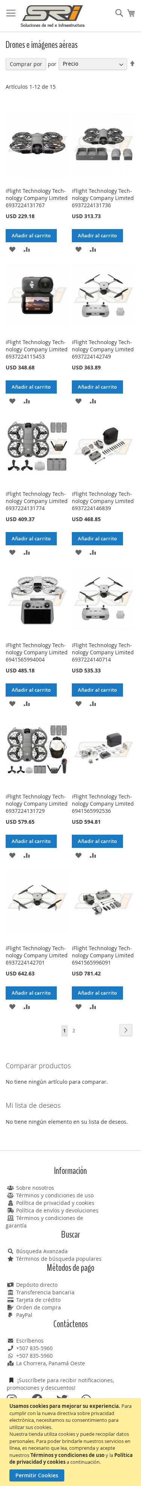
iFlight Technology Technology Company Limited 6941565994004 (37, 652)
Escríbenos (30, 1340)
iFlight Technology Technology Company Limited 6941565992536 (103, 803)
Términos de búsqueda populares (59, 1258)
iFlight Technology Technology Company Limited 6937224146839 (103, 501)
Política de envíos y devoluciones (57, 1210)
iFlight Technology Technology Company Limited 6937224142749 (103, 349)
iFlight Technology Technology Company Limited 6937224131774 (37, 501)
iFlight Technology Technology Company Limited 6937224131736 (103, 198)
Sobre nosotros (35, 1187)
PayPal (24, 1314)
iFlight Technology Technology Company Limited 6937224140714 (103, 652)
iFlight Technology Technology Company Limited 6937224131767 (37, 198)
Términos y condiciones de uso (55, 1195)
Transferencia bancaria (45, 1292)
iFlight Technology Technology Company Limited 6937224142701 (37, 955)
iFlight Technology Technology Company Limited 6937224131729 (37, 803)
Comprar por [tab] (26, 64)
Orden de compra (38, 1307)
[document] (71, 1442)
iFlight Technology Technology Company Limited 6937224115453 (37, 349)
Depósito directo (37, 1284)
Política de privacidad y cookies (55, 1202)
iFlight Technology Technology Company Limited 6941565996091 (103, 955)
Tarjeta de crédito (38, 1299)
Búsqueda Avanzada (42, 1251)
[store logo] (53, 16)
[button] (12, 248)
